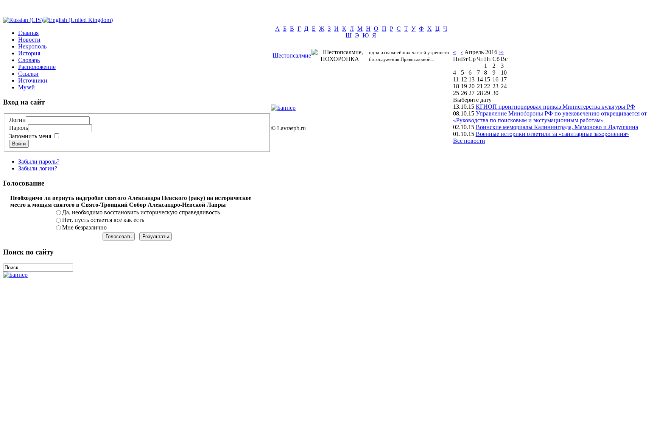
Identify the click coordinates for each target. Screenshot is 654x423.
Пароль (18, 128)
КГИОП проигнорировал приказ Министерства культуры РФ (555, 106)
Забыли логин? (37, 168)
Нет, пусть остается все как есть (103, 220)
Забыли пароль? (38, 161)
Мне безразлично (84, 227)
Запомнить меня (30, 136)
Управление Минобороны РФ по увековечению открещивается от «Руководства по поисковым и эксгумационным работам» (550, 116)
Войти (19, 144)
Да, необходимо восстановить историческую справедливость (141, 212)
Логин (17, 120)
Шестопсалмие (291, 55)
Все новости (469, 140)
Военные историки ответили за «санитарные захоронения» (552, 134)
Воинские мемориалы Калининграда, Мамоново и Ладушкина (557, 127)
